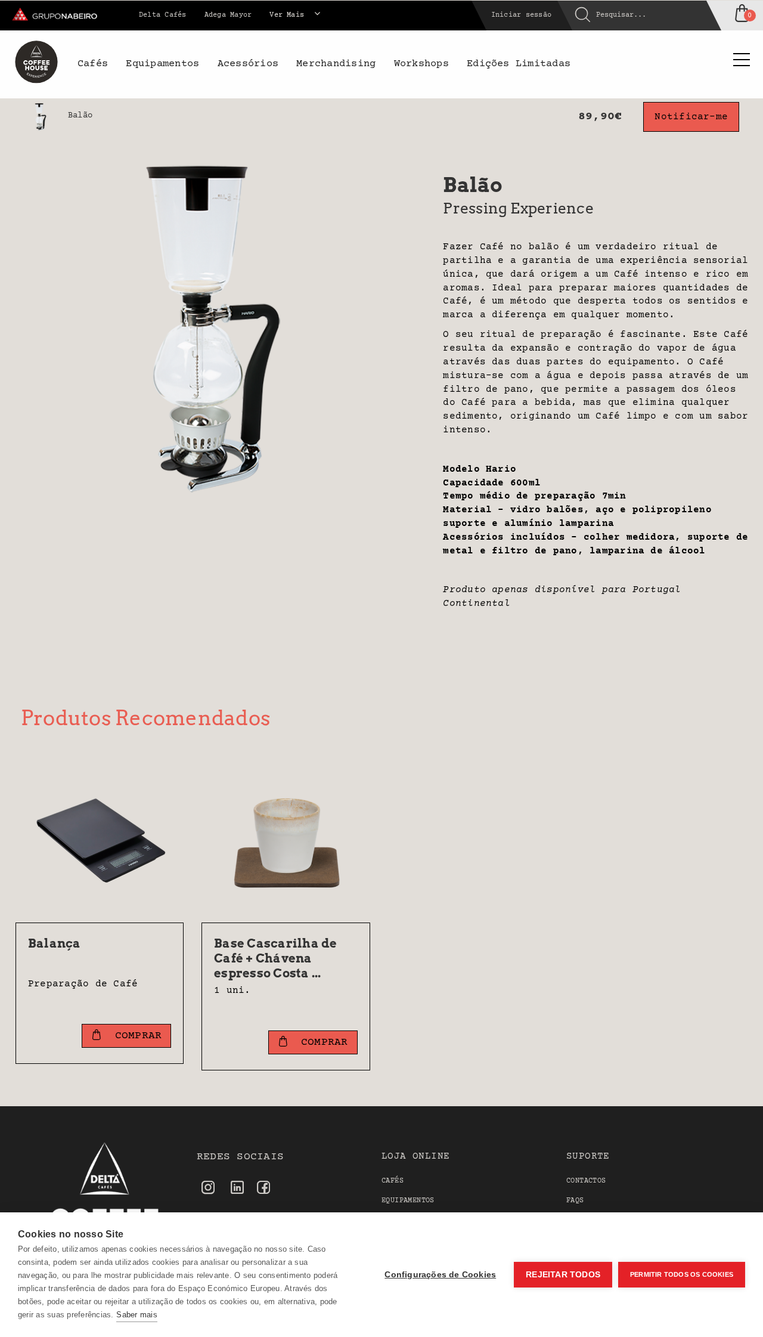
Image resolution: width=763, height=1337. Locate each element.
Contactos (586, 1181)
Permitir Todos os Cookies (681, 1274)
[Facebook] (263, 1188)
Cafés (393, 1181)
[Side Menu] (741, 61)
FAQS (575, 1201)
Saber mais (136, 1314)
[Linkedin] (237, 1189)
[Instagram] (208, 1188)
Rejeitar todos (563, 1274)
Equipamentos (408, 1201)
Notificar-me (691, 117)
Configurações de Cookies (440, 1274)
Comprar (135, 1036)
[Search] (573, 15)
